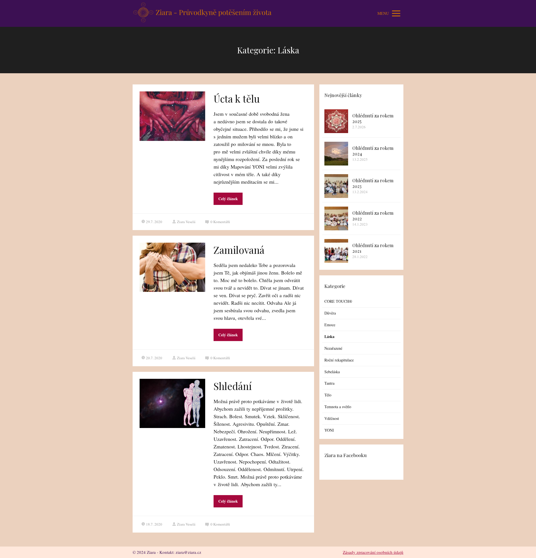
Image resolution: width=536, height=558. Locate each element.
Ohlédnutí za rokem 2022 (372, 215)
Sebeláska (332, 371)
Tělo (327, 395)
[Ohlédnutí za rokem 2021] (336, 251)
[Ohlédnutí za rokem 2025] (336, 121)
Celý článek (228, 199)
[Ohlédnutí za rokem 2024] (336, 153)
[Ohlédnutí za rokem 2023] (336, 186)
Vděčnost (331, 418)
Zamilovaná (239, 249)
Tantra (329, 383)
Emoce (329, 324)
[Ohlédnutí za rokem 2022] (336, 218)
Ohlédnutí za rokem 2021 (372, 248)
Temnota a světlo (337, 406)
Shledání (233, 386)
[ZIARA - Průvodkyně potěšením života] (202, 13)
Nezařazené (333, 348)
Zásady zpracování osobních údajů (373, 552)
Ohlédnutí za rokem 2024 (372, 151)
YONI (329, 430)
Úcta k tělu (237, 98)
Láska (329, 336)
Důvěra (330, 313)
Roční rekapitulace (339, 360)
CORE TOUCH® (338, 301)
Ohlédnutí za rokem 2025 (372, 118)
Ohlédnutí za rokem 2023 (372, 183)
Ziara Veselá (186, 221)
